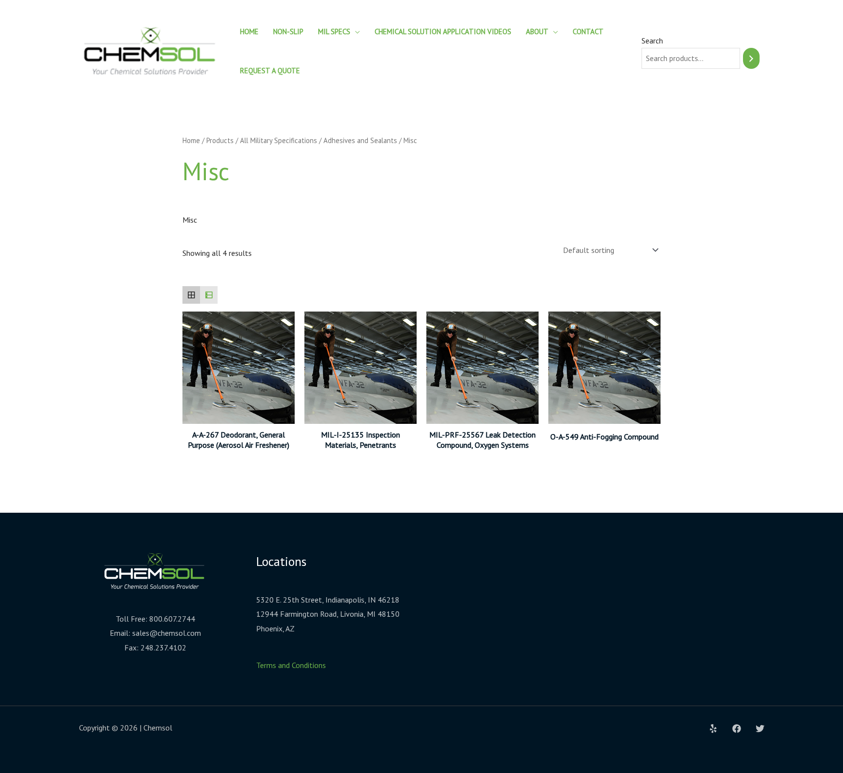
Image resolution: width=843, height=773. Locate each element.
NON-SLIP (288, 31)
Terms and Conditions (291, 665)
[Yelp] (713, 728)
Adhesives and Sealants (360, 140)
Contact (588, 31)
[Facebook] (736, 728)
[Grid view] (191, 295)
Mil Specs (334, 31)
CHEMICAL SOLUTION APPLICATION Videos (443, 31)
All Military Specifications (278, 140)
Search (652, 40)
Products (220, 140)
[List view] (209, 295)
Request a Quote (270, 70)
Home (191, 140)
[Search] (751, 58)
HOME (249, 31)
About (537, 31)
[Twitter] (760, 728)
